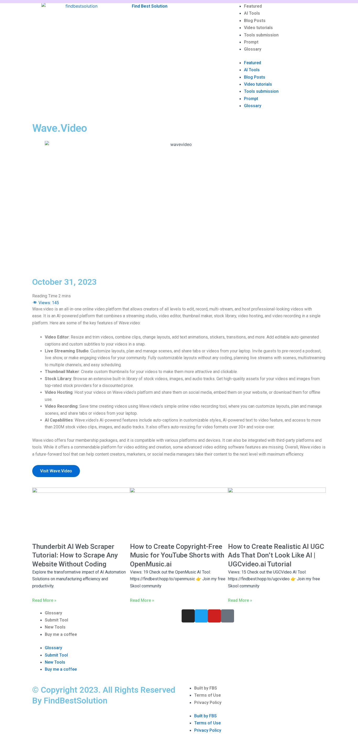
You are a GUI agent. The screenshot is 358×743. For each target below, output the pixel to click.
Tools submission (261, 34)
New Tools (55, 627)
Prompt (251, 42)
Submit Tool (56, 620)
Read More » (44, 600)
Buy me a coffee (61, 634)
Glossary (252, 49)
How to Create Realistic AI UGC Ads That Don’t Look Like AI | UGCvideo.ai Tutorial (276, 555)
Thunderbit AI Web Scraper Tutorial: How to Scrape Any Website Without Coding (75, 555)
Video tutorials (258, 27)
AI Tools (252, 13)
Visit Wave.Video (56, 470)
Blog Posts (254, 20)
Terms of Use (207, 695)
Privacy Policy (207, 702)
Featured (253, 6)
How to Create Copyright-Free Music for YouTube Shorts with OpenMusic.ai (177, 555)
